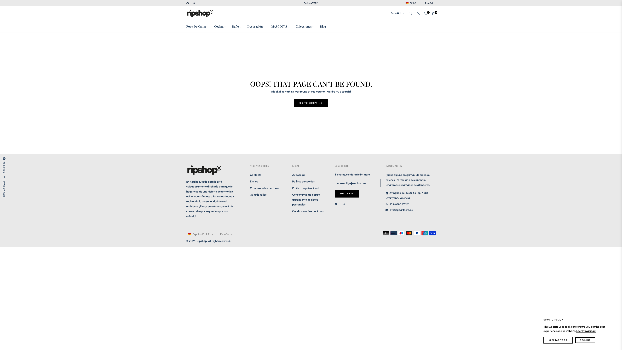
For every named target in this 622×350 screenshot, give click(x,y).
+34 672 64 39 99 (398, 203)
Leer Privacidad (586, 330)
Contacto (255, 174)
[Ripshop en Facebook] (337, 203)
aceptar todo (558, 340)
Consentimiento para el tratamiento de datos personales (306, 199)
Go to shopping (311, 103)
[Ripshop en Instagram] (345, 203)
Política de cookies (303, 181)
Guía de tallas (258, 194)
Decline (585, 340)
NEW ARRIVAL (4, 189)
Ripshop (202, 241)
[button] (410, 13)
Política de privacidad (305, 188)
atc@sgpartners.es (401, 209)
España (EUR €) (201, 234)
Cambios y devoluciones (264, 188)
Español (429, 3)
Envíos (254, 181)
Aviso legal (298, 174)
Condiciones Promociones (307, 211)
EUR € (413, 3)
